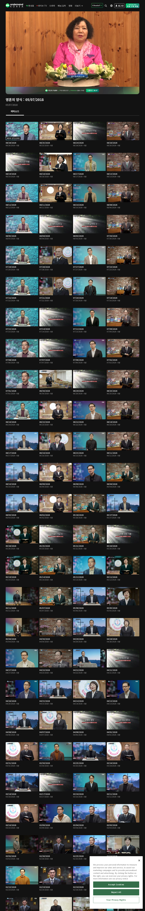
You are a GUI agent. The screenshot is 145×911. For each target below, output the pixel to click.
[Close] (139, 860)
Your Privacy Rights (116, 900)
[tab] (15, 111)
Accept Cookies (116, 884)
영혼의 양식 (14, 99)
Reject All (116, 892)
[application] (72, 49)
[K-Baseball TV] (97, 5)
